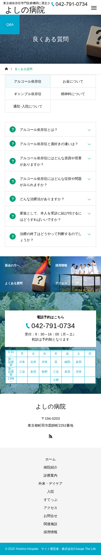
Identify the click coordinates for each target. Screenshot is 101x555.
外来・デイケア (50, 483)
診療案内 (50, 475)
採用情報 (50, 532)
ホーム (50, 459)
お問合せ (50, 516)
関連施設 (50, 524)
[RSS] (50, 436)
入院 (50, 491)
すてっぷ (50, 500)
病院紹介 (50, 467)
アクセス (50, 508)
